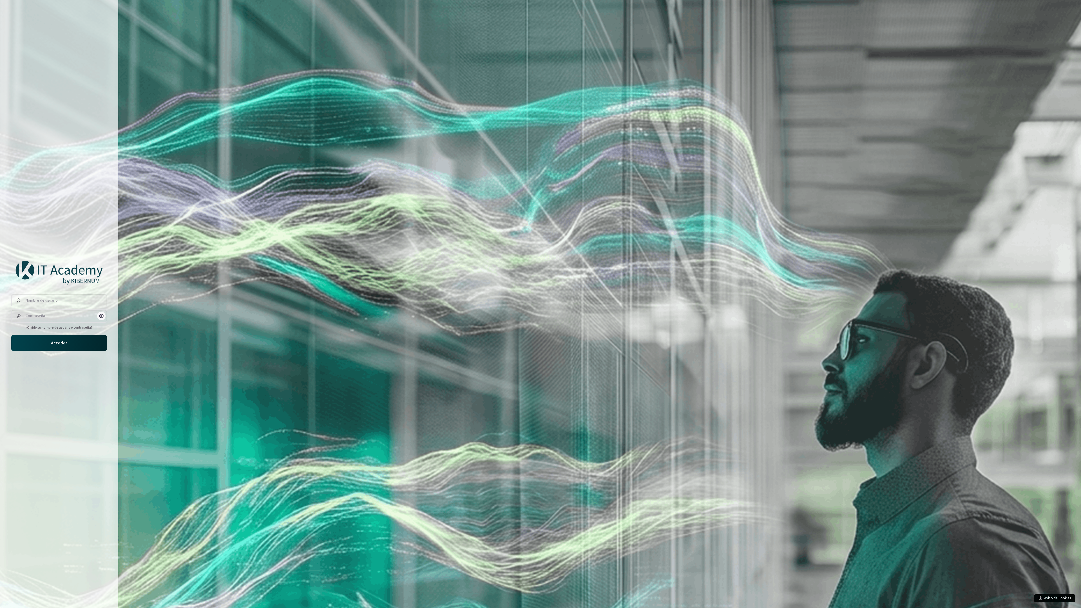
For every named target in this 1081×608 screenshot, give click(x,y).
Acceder (59, 343)
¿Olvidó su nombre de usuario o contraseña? (59, 327)
